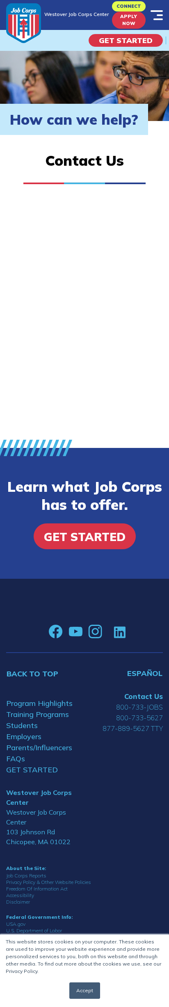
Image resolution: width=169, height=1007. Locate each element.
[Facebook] (56, 631)
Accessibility (20, 895)
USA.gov (15, 924)
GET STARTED (32, 769)
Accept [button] (84, 990)
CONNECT (128, 6)
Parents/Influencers (39, 747)
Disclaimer (18, 902)
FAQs (15, 758)
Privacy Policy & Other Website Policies (48, 882)
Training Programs (37, 714)
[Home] (23, 23)
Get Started (126, 40)
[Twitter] (108, 631)
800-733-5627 (139, 717)
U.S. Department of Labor (34, 930)
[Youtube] (75, 631)
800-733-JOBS (139, 707)
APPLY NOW (128, 20)
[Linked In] (120, 631)
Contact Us (143, 696)
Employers (23, 736)
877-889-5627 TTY (133, 728)
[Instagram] (95, 631)
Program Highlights (39, 703)
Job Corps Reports (26, 875)
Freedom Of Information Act (37, 889)
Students (22, 725)
